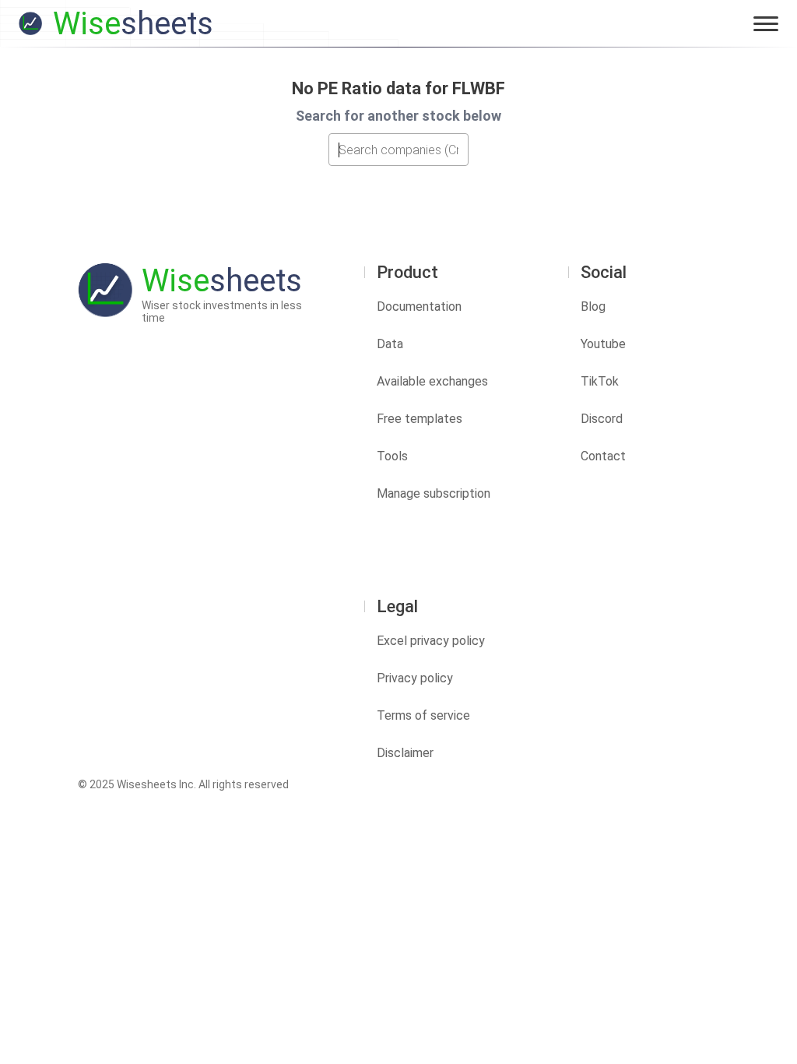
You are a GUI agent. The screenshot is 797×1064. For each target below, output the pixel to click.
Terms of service (423, 715)
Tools (392, 456)
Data (390, 343)
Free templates (419, 418)
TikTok (600, 381)
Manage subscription (433, 493)
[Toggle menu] (765, 23)
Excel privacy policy (431, 640)
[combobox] (398, 149)
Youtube (603, 343)
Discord (602, 418)
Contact (603, 456)
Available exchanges (432, 381)
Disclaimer (405, 752)
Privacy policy (415, 678)
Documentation (419, 306)
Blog (593, 306)
